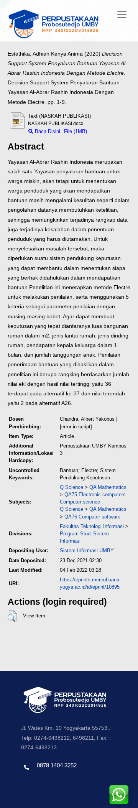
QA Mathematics (108, 487)
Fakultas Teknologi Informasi (92, 526)
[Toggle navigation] (122, 14)
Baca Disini (46, 131)
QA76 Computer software (92, 517)
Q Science (71, 487)
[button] (12, 616)
